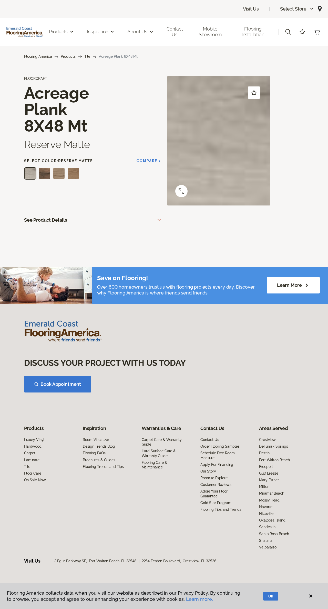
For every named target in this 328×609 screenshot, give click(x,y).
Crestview (267, 440)
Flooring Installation (253, 31)
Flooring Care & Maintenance (154, 464)
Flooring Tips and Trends (220, 509)
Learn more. (199, 599)
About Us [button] (137, 31)
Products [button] (58, 31)
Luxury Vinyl (34, 440)
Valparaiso (267, 547)
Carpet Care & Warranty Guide (162, 442)
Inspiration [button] (97, 31)
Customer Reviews (215, 485)
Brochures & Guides (99, 460)
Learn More (289, 285)
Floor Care (32, 473)
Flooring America (38, 56)
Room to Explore (214, 478)
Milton (264, 487)
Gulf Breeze (268, 473)
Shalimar (266, 540)
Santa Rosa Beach (274, 534)
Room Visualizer (96, 440)
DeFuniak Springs (273, 446)
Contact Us (175, 31)
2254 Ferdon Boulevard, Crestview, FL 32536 (179, 561)
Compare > (149, 161)
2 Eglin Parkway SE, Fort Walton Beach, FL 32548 (95, 561)
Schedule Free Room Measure (217, 455)
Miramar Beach (271, 493)
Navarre (265, 507)
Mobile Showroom (210, 31)
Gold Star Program (215, 503)
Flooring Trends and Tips (103, 467)
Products (68, 56)
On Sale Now (35, 480)
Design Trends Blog (99, 446)
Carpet (29, 453)
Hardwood (33, 446)
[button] (297, 9)
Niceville (266, 514)
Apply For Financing (216, 465)
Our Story (208, 471)
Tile (87, 56)
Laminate (31, 460)
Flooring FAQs (94, 453)
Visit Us (251, 9)
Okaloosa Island (272, 520)
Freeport (266, 467)
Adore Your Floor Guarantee (214, 493)
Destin (264, 453)
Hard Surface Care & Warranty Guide (159, 453)
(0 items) (317, 32)
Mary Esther (269, 480)
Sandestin (267, 527)
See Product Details (45, 220)
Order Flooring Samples (220, 446)
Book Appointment (60, 384)
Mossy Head (269, 500)
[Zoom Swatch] (181, 191)
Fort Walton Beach (274, 460)
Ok (270, 596)
